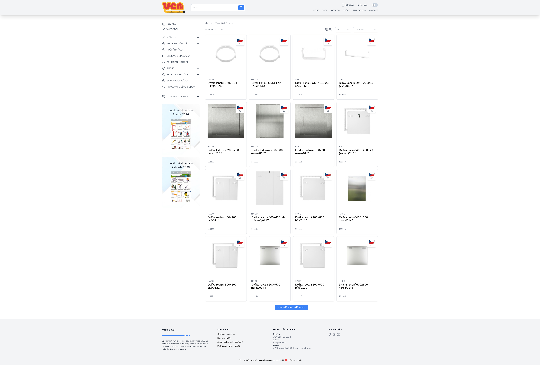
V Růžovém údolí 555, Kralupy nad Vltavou (292, 348)
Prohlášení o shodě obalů (228, 346)
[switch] (375, 5)
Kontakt (373, 10)
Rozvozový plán (224, 338)
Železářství (359, 10)
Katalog (335, 10)
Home (316, 10)
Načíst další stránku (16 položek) (291, 307)
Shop (325, 10)
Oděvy (346, 10)
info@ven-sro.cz (280, 342)
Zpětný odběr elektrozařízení (230, 342)
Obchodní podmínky (226, 334)
